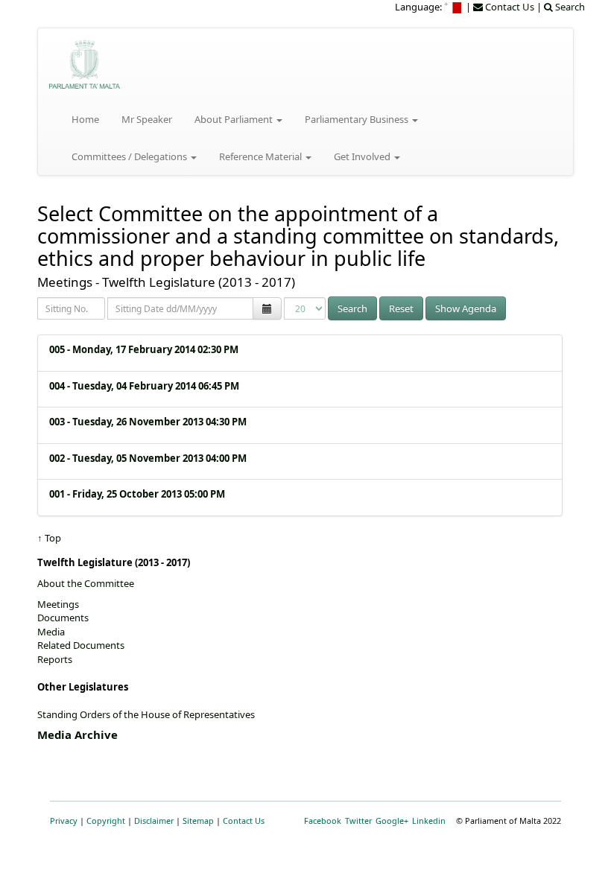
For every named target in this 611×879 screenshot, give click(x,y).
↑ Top (49, 538)
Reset (401, 308)
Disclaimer (154, 820)
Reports (54, 659)
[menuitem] (453, 6)
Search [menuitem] (569, 6)
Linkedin (429, 820)
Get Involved (363, 156)
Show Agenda (465, 308)
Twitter (358, 820)
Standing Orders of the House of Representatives (146, 714)
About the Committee (85, 583)
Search (352, 308)
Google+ (392, 820)
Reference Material (261, 156)
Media (51, 631)
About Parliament (234, 119)
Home (85, 119)
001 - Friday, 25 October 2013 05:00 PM (137, 494)
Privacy (63, 820)
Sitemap (198, 820)
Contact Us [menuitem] (508, 6)
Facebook (322, 820)
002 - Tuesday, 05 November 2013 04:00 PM (148, 458)
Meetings (58, 604)
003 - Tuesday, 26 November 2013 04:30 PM (148, 421)
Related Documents (80, 645)
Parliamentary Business (358, 119)
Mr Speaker (146, 119)
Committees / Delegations (130, 156)
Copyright (105, 820)
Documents (63, 617)
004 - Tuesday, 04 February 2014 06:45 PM (144, 386)
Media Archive (77, 734)
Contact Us (244, 820)
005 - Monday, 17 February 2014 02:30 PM (143, 349)
